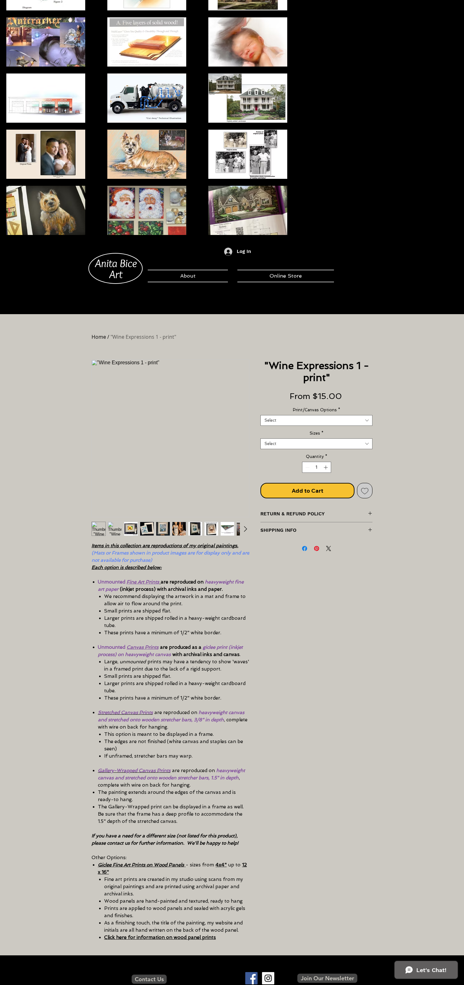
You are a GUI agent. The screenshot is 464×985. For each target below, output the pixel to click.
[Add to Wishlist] (364, 490)
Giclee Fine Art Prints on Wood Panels (141, 865)
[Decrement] (307, 467)
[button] (327, 978)
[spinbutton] (316, 467)
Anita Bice (116, 263)
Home (99, 336)
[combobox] (316, 420)
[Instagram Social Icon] (268, 978)
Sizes (317, 433)
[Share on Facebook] (304, 548)
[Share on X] (328, 548)
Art (115, 274)
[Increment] (326, 467)
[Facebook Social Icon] (251, 978)
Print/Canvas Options (316, 409)
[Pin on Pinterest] (316, 548)
